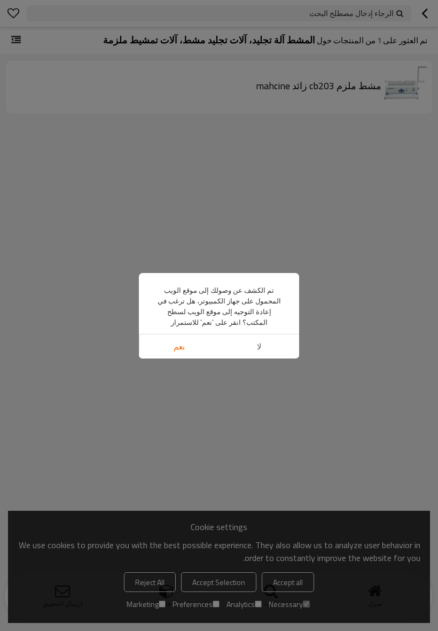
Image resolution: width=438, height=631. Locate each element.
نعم (179, 346)
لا (259, 346)
